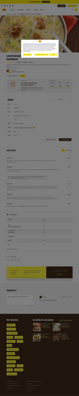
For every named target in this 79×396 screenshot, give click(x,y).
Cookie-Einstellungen (27, 54)
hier (27, 50)
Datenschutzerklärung (26, 51)
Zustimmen (53, 54)
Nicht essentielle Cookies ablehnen (41, 54)
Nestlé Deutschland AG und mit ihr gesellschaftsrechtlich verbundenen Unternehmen (38, 44)
